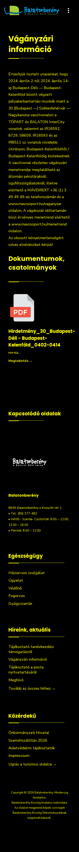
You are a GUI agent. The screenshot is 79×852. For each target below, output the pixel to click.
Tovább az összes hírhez (32, 688)
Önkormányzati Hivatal (28, 732)
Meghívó (15, 680)
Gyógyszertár (20, 603)
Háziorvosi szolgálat (26, 573)
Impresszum (18, 755)
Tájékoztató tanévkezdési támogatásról (31, 649)
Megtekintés (20, 361)
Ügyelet (15, 580)
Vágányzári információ (27, 659)
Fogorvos (16, 596)
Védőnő (15, 588)
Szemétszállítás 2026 (27, 740)
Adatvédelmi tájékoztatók (31, 748)
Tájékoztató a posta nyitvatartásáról (26, 669)
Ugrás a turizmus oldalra (32, 764)
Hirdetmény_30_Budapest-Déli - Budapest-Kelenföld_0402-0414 (41, 338)
